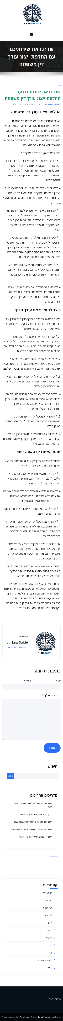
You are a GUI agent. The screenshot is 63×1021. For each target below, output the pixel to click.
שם (58, 680)
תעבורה (49, 967)
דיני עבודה (48, 900)
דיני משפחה (47, 893)
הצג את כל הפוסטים (19, 647)
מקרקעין (49, 937)
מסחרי (49, 930)
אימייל (27, 680)
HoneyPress (42, 1017)
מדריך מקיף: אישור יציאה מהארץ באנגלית (36, 814)
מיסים (50, 922)
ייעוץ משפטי (47, 908)
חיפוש (53, 766)
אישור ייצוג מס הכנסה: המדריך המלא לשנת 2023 (33, 822)
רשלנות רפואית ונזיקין (44, 960)
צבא (59, 85)
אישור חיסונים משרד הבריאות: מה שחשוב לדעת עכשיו (31, 829)
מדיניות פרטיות (55, 999)
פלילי (50, 945)
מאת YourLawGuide (52, 104)
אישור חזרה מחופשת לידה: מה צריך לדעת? (35, 836)
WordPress (24, 1017)
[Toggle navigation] (31, 34)
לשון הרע (48, 915)
